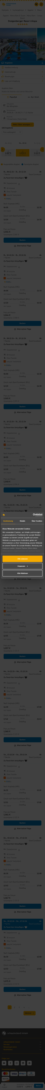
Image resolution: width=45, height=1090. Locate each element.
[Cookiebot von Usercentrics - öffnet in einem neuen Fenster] (32, 514)
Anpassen (21, 566)
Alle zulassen (22, 559)
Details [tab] (22, 521)
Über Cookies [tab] (37, 521)
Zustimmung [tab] (8, 521)
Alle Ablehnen (22, 573)
